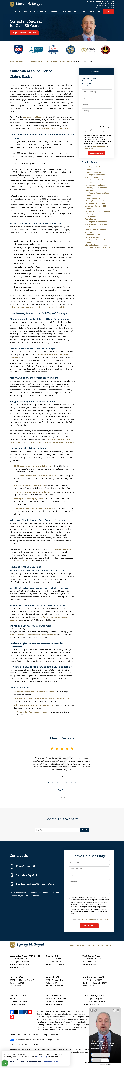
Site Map (101, 945)
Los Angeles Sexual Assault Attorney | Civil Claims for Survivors (96, 187)
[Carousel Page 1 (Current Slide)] (48, 782)
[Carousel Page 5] (66, 782)
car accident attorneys (33, 117)
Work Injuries (90, 219)
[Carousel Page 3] (57, 782)
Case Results (54, 11)
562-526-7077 (95, 1004)
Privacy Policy (88, 149)
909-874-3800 (22, 986)
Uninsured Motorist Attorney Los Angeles (33, 705)
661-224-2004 (58, 986)
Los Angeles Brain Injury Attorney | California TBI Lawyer (95, 206)
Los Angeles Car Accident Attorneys (30, 712)
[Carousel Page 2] (53, 782)
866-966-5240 (109, 3)
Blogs (99, 11)
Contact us (22, 561)
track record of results (60, 549)
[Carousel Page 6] (71, 782)
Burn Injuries (90, 216)
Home (14, 11)
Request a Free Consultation (24, 33)
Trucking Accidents (93, 172)
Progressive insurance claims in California (33, 508)
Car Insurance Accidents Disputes (61, 61)
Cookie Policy (38, 1040)
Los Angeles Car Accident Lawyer (38, 61)
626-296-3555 (109, 8)
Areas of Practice (40, 11)
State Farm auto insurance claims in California (35, 475)
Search (84, 830)
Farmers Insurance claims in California (31, 492)
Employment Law (92, 237)
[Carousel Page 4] (62, 782)
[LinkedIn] (21, 1012)
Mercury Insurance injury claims (28, 498)
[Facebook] (12, 1012)
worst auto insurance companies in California (52, 442)
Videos (83, 11)
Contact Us (109, 11)
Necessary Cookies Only (31, 1061)
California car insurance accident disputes (52, 128)
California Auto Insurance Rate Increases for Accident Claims (42, 698)
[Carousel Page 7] (75, 782)
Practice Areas (20, 61)
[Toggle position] (114, 1010)
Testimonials (66, 11)
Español (91, 11)
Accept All (11, 1061)
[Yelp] (12, 1017)
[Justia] (25, 1012)
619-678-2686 (22, 1004)
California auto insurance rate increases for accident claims (38, 307)
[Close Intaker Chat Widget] (118, 1010)
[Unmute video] (91, 1010)
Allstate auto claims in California (29, 485)
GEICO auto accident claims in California (32, 466)
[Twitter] (16, 1012)
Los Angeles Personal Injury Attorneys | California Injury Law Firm (96, 224)
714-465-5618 (95, 986)
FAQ (75, 11)
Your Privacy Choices (23, 1040)
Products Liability (92, 235)
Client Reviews (62, 738)
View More (62, 790)
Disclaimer (80, 945)
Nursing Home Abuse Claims (96, 201)
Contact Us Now (96, 153)
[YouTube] (30, 1012)
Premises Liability (92, 198)
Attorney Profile (25, 11)
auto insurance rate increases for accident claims (33, 634)
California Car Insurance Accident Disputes (33, 692)
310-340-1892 (58, 1004)
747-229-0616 (58, 964)
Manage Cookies (52, 1040)
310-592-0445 (109, 6)
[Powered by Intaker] (108, 1064)
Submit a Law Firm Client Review (62, 798)
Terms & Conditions (98, 146)
